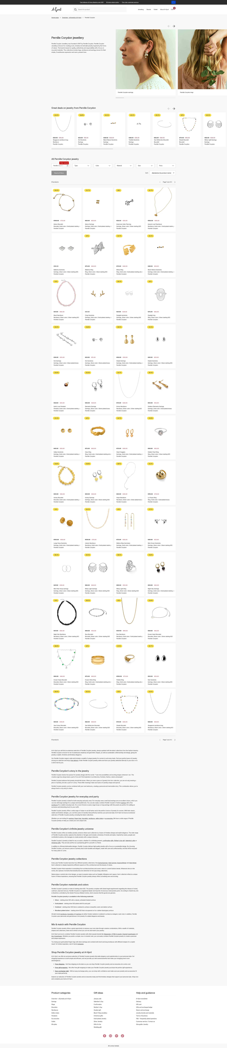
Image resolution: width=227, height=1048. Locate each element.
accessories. (109, 818)
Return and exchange (142, 1010)
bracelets (85, 818)
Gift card (138, 1004)
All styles (54, 1024)
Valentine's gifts (130, 840)
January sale (97, 998)
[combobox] (101, 9)
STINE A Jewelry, (116, 934)
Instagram (81, 944)
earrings (123, 803)
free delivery (74, 760)
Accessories (55, 1018)
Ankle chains (55, 1013)
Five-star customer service (130, 2)
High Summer (112, 863)
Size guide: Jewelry (142, 1024)
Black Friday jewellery (100, 1013)
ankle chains (99, 818)
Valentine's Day (98, 1001)
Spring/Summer (103, 863)
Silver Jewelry (98, 1021)
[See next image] (174, 26)
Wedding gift (98, 1027)
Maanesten (107, 934)
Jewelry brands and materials (145, 1013)
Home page (55, 17)
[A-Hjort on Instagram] (110, 1036)
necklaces (54, 805)
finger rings (77, 818)
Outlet (53, 1021)
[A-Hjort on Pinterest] (116, 1036)
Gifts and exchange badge (144, 1007)
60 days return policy (112, 2)
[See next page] (175, 182)
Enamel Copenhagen (129, 934)
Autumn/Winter (121, 863)
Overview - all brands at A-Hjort (71, 17)
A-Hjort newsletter (141, 998)
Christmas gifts (56, 843)
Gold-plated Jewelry (100, 1018)
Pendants (54, 1016)
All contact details (113, 1046)
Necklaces (54, 1010)
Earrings (53, 1001)
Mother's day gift (119, 840)
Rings (53, 1004)
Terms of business (142, 1016)
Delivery (138, 1001)
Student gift (97, 1010)
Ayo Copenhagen (56, 936)
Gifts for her (97, 1024)
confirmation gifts (108, 840)
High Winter (132, 863)
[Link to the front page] (56, 9)
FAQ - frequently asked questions (146, 1018)
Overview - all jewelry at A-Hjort (61, 998)
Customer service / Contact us (145, 1021)
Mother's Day (98, 1007)
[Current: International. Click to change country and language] (173, 2)
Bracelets (54, 1007)
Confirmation (98, 1004)
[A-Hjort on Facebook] (104, 1036)
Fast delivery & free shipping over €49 (91, 2)
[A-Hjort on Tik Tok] (122, 1036)
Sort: (146, 173)
